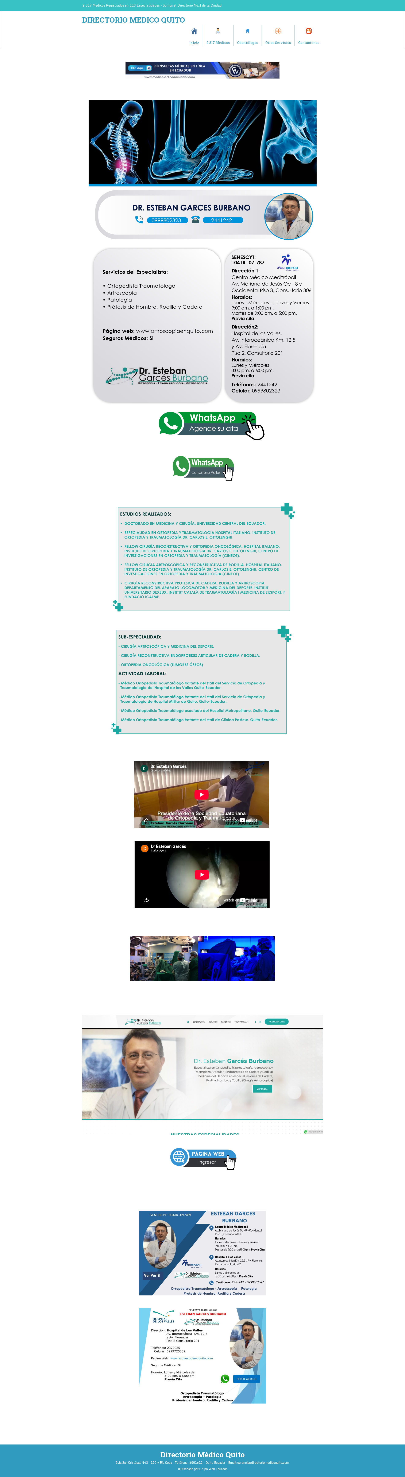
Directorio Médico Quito (203, 1454)
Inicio (194, 43)
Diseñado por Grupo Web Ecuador (204, 1468)
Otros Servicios (278, 42)
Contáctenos (308, 42)
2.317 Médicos (218, 42)
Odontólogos (247, 42)
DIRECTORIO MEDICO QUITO (133, 19)
